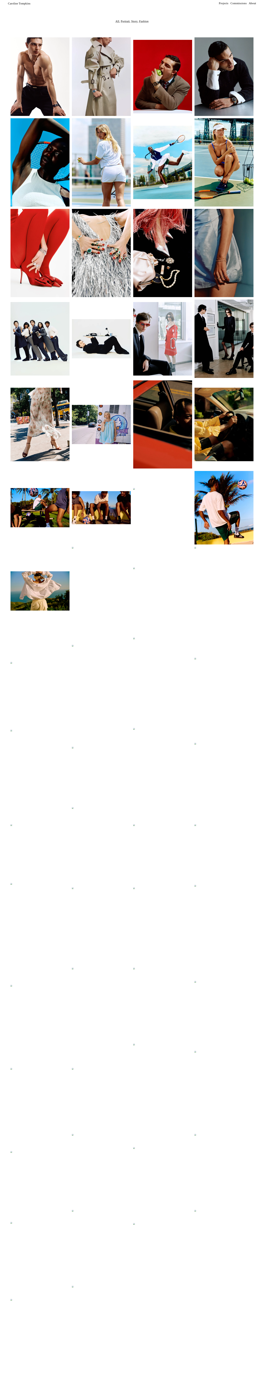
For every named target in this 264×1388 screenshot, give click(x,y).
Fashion (144, 21)
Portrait (125, 21)
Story (134, 21)
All (117, 21)
